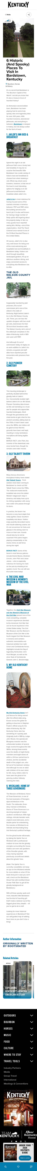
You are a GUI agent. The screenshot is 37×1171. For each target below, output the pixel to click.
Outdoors (10, 1015)
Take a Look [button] (25, 1158)
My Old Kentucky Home (15, 713)
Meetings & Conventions (16, 1083)
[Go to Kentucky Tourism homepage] (18, 5)
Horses (8, 1028)
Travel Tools (12, 1061)
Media (7, 1072)
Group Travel (10, 1076)
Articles (9, 14)
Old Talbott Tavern (13, 480)
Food (7, 1041)
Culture (9, 1048)
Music (7, 1035)
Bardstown (18, 124)
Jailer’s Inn (10, 199)
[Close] (32, 1145)
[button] (5, 1167)
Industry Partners (12, 1068)
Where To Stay (12, 1054)
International (10, 1079)
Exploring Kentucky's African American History (16, 991)
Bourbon (9, 1022)
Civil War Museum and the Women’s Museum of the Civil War (18, 612)
